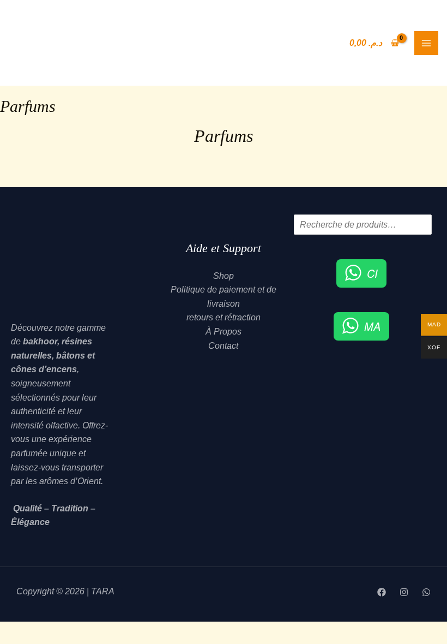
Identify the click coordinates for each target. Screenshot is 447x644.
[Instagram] (404, 592)
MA (372, 326)
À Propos (223, 331)
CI (372, 273)
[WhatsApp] (426, 592)
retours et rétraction (223, 317)
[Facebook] (381, 592)
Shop (223, 276)
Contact (223, 345)
